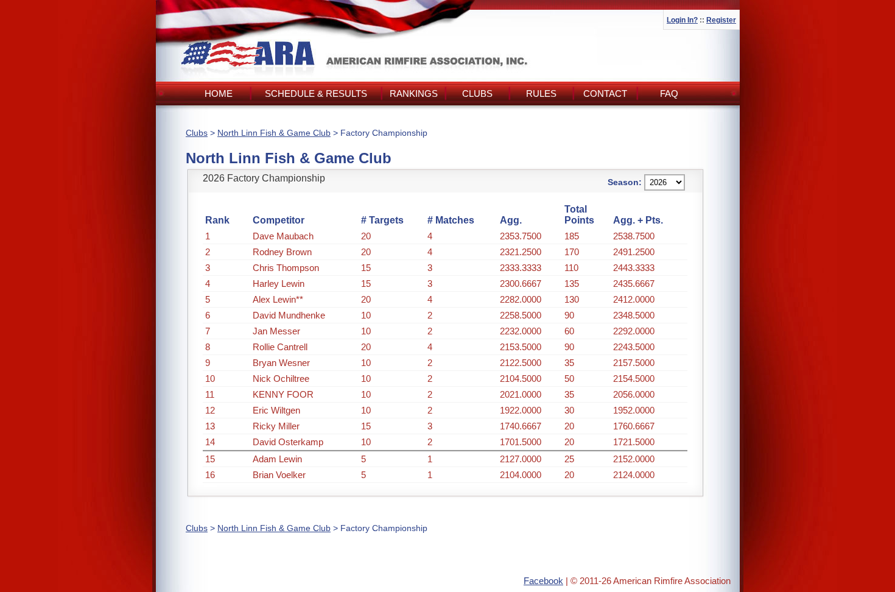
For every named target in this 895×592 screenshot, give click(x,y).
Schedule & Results (316, 93)
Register (721, 20)
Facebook (543, 581)
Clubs (477, 93)
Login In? (682, 20)
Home (219, 93)
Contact (605, 93)
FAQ (669, 93)
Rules (541, 93)
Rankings (414, 93)
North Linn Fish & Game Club (274, 133)
